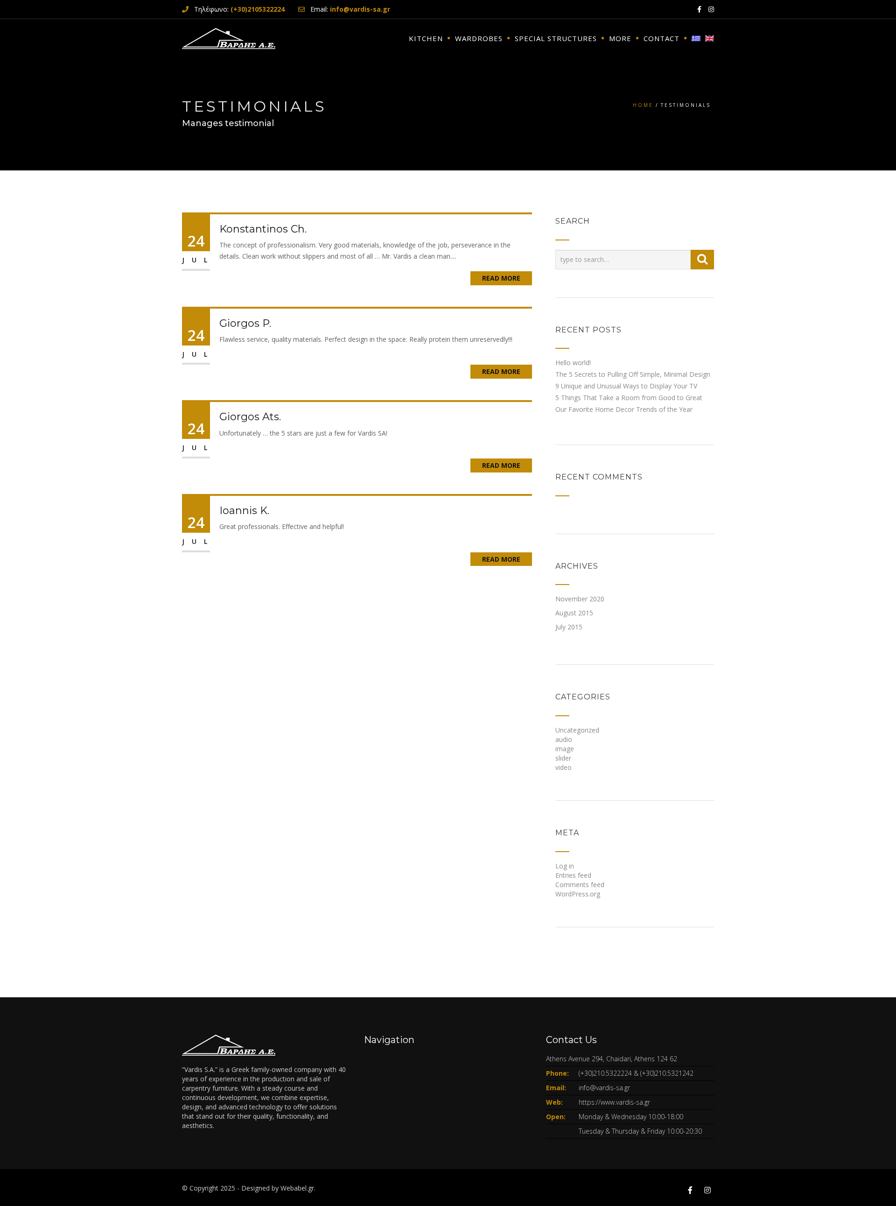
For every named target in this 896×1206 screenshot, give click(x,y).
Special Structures (556, 38)
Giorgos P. (245, 323)
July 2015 (568, 626)
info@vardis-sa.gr (604, 1087)
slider (563, 758)
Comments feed (579, 884)
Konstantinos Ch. (263, 229)
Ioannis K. (244, 510)
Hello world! (573, 362)
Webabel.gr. (297, 1188)
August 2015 (574, 612)
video (563, 767)
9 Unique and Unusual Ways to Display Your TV (626, 385)
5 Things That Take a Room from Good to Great (628, 397)
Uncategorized (577, 730)
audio (563, 739)
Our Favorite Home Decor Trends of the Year (624, 409)
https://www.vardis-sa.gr (614, 1102)
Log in (564, 865)
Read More (501, 278)
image (564, 748)
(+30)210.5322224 (605, 1073)
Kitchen (426, 38)
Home (643, 105)
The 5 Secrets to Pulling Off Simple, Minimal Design (632, 374)
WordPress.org (577, 893)
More (620, 38)
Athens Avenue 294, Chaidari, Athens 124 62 (611, 1058)
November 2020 (579, 598)
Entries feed (573, 875)
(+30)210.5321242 (666, 1073)
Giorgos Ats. (250, 416)
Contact (661, 38)
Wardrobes (479, 38)
